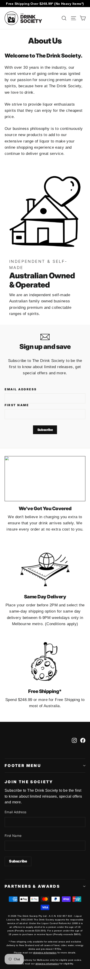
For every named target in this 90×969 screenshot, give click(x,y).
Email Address (20, 389)
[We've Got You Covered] (45, 478)
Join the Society (29, 782)
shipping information (45, 952)
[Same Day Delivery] (45, 567)
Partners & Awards (32, 886)
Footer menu (23, 765)
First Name (17, 405)
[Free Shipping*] (45, 661)
